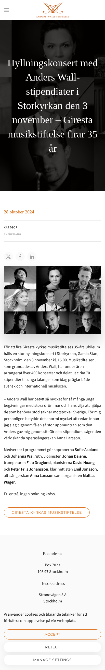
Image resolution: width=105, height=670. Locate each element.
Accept (52, 634)
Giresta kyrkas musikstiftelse (47, 512)
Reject (52, 647)
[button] (6, 10)
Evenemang (12, 234)
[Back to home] (52, 10)
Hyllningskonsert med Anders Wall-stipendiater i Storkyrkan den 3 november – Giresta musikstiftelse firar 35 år (52, 105)
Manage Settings (52, 660)
